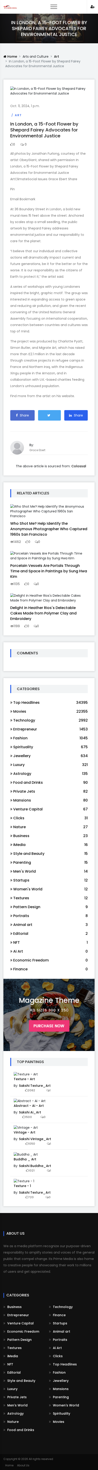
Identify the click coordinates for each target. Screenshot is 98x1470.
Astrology (15, 1413)
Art (56, 56)
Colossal (78, 466)
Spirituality (61, 1413)
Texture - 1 (22, 1186)
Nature (12, 1421)
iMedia (12, 1356)
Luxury (12, 1389)
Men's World (17, 1405)
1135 (16, 584)
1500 (28, 1117)
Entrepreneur (17, 1315)
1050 (31, 1143)
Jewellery (60, 1380)
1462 (17, 542)
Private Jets (16, 1397)
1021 (31, 1170)
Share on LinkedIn (76, 417)
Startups (59, 1323)
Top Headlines (64, 1364)
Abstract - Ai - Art (29, 1105)
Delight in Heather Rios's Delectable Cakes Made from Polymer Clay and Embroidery (43, 613)
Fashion (59, 1372)
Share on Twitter (49, 415)
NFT (9, 1364)
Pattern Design (19, 1339)
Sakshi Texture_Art (35, 1085)
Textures (14, 1348)
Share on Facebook (22, 417)
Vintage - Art (24, 1132)
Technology (62, 1307)
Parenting (60, 1397)
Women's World (65, 1405)
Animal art (61, 1331)
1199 (16, 626)
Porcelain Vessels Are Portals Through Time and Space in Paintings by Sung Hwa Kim (48, 571)
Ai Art (57, 1348)
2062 (31, 1090)
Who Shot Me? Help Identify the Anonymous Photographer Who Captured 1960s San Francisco (48, 529)
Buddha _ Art (25, 1159)
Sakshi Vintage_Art (35, 1139)
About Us (23, 1465)
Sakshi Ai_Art (30, 1112)
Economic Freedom (22, 1331)
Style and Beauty (20, 1380)
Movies (58, 1421)
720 (31, 1197)
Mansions (60, 1389)
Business (14, 1307)
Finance (59, 1315)
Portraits (59, 1339)
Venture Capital (20, 1323)
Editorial (13, 1372)
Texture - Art (24, 1079)
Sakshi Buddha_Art (35, 1166)
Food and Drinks (20, 1430)
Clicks (57, 1356)
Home (11, 56)
